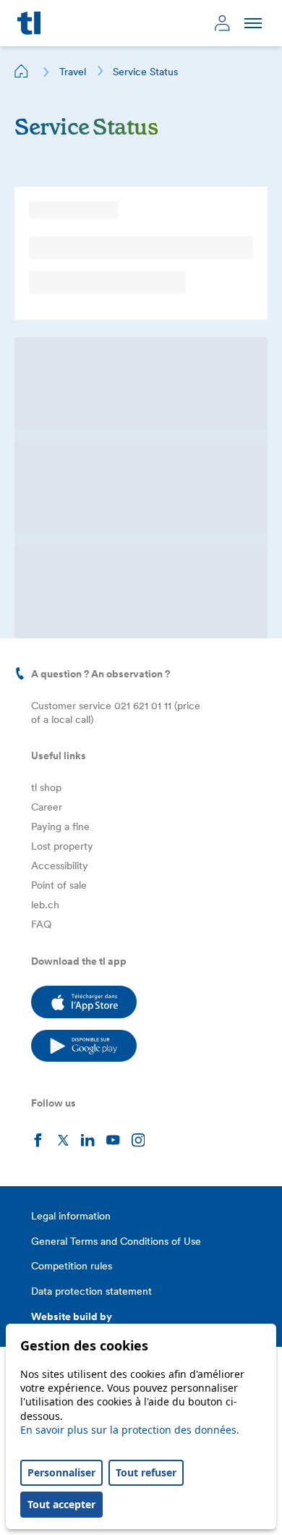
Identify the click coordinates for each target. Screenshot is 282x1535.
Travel (72, 71)
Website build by (71, 1316)
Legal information (71, 1216)
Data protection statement (91, 1291)
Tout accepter (61, 1504)
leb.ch (45, 904)
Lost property (62, 846)
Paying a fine (60, 826)
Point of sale (59, 885)
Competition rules (71, 1266)
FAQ (41, 924)
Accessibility (59, 865)
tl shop (46, 787)
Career (46, 807)
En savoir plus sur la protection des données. (129, 1430)
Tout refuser (146, 1472)
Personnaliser (61, 1472)
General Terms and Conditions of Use (116, 1241)
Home (21, 71)
